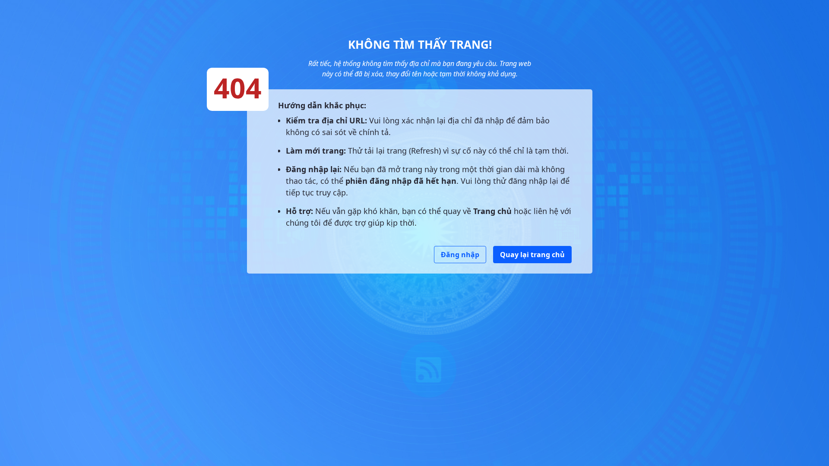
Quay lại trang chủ (532, 254)
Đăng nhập (460, 254)
